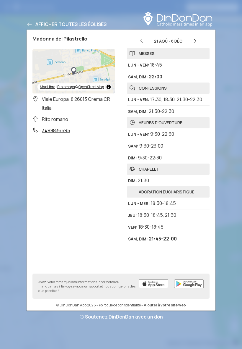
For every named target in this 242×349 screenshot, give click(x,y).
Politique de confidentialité (120, 305)
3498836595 (56, 130)
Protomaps (66, 86)
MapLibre (47, 86)
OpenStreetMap (91, 86)
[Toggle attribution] (108, 87)
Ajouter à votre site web (165, 305)
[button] (74, 71)
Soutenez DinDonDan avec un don (124, 317)
